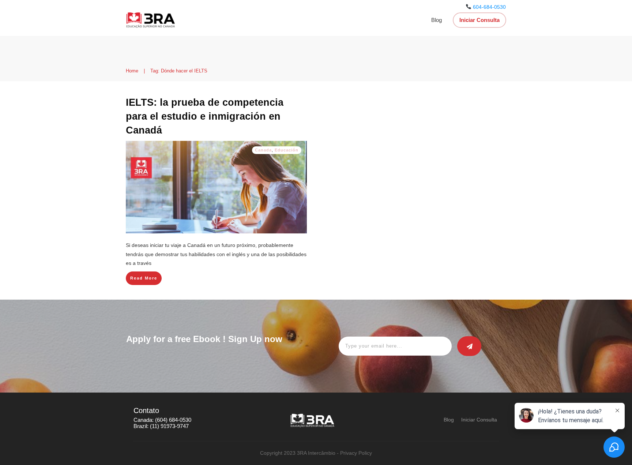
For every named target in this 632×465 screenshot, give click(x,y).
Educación (286, 150)
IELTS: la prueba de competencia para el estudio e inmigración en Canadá (204, 116)
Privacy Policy (356, 453)
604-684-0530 (489, 7)
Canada (263, 150)
